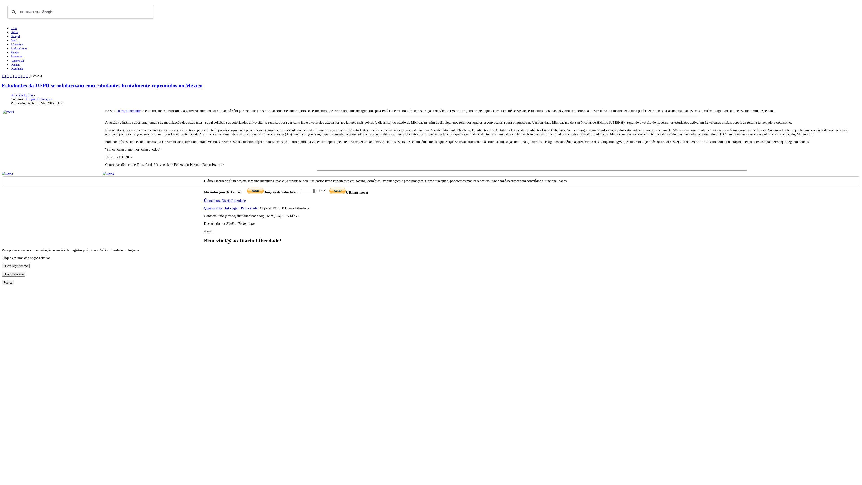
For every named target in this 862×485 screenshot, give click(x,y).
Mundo (15, 52)
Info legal (231, 208)
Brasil (14, 40)
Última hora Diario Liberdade (225, 201)
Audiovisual (17, 60)
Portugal (15, 36)
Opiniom (15, 64)
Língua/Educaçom (39, 99)
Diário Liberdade (128, 111)
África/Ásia (17, 44)
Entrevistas (16, 56)
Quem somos (213, 208)
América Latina (19, 48)
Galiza (14, 32)
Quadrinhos (17, 68)
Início (14, 28)
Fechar (8, 282)
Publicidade (249, 208)
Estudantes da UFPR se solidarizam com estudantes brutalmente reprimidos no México (102, 85)
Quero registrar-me (16, 266)
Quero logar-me (14, 274)
